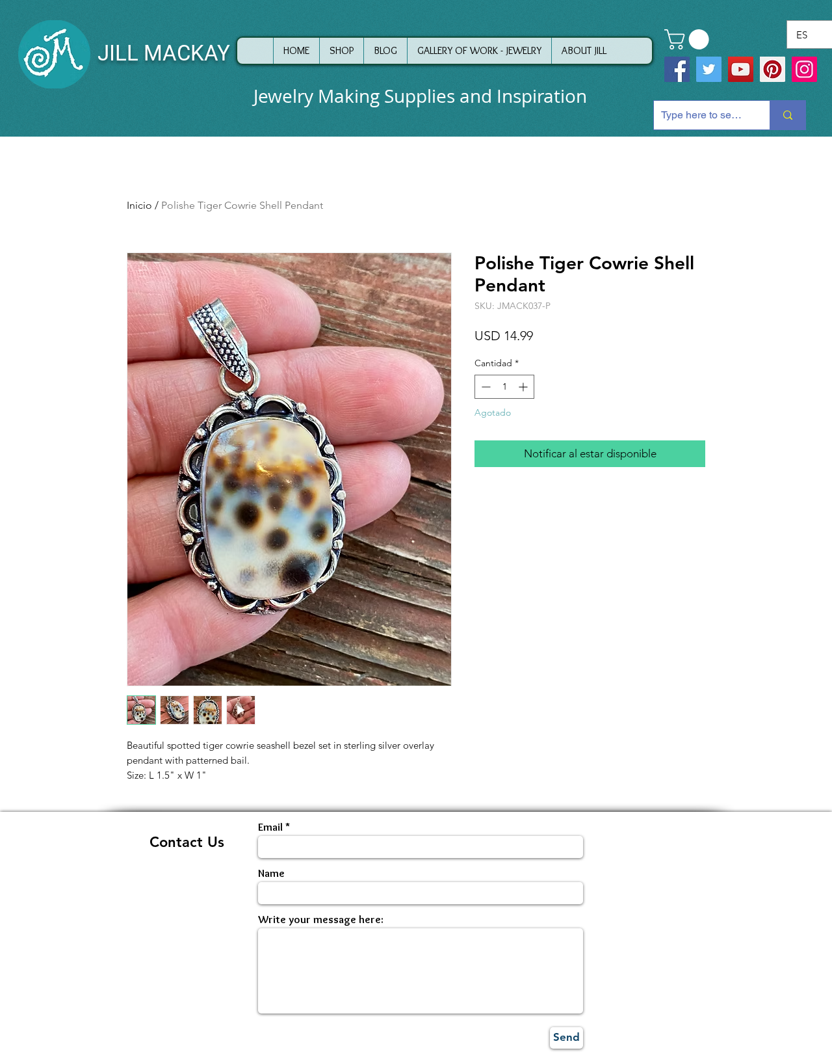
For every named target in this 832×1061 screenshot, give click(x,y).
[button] (689, 39)
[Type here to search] (787, 115)
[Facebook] (677, 69)
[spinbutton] (504, 386)
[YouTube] (740, 69)
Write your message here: (321, 919)
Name (271, 873)
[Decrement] (484, 386)
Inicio (139, 205)
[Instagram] (804, 69)
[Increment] (524, 386)
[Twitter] (709, 69)
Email (270, 827)
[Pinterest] (772, 69)
